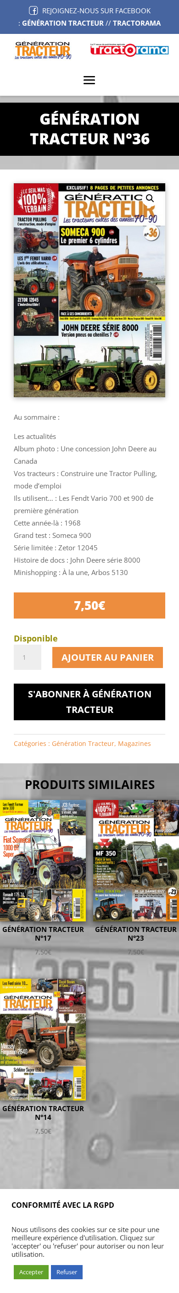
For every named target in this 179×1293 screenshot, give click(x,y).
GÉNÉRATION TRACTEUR (63, 22)
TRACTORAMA (137, 22)
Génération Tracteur (83, 743)
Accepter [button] (31, 1272)
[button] (150, 198)
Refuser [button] (66, 1272)
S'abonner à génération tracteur (89, 702)
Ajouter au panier (108, 657)
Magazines (134, 743)
